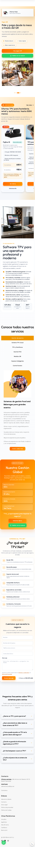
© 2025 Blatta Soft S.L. (7, 837)
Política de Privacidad (7, 674)
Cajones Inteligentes (17, 361)
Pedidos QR (17, 356)
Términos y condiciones (23, 672)
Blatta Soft (4, 830)
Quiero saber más (17, 448)
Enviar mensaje (8, 678)
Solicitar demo (17, 520)
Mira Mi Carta (5, 825)
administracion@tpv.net (7, 786)
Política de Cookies (6, 810)
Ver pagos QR (17, 51)
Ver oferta (13, 184)
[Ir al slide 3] (18, 92)
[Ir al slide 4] (20, 92)
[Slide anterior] (2, 56)
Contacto (4, 802)
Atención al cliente (6, 799)
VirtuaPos (3, 819)
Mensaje (4, 658)
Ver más (29, 105)
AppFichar (4, 822)
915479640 (4, 784)
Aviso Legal (4, 804)
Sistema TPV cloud (17, 342)
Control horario (17, 365)
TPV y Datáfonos (17, 347)
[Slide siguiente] (32, 56)
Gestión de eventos (18, 338)
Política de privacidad (7, 807)
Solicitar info (12, 188)
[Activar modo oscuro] (32, 844)
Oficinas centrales (6, 779)
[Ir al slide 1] (14, 92)
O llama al (26, 678)
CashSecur (4, 827)
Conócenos (4, 790)
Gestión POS (17, 352)
